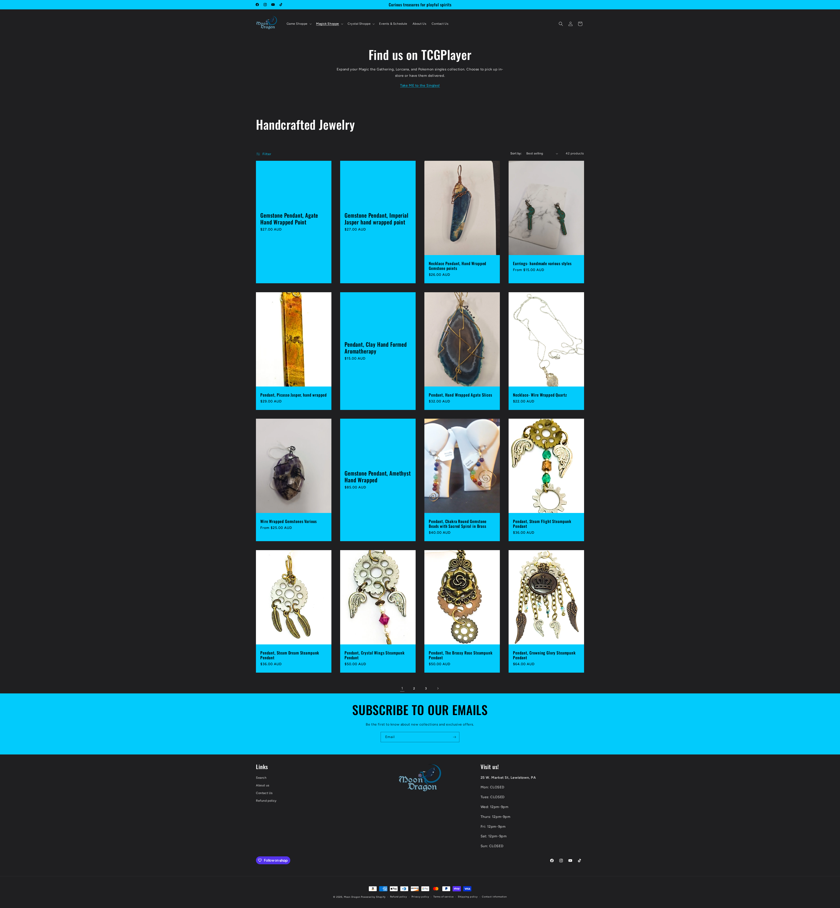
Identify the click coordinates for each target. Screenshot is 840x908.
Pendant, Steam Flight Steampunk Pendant (542, 524)
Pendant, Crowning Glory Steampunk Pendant (544, 655)
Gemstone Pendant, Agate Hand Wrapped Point (289, 219)
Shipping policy (468, 896)
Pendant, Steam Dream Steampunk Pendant (289, 655)
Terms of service (443, 896)
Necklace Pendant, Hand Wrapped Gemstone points (457, 266)
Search (261, 778)
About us (263, 785)
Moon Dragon (352, 897)
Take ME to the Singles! (420, 85)
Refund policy (266, 801)
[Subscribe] (454, 737)
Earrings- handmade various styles (542, 263)
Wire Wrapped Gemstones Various (288, 521)
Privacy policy (420, 896)
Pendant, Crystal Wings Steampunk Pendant (375, 655)
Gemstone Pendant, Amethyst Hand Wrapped (378, 476)
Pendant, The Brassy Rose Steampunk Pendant (461, 655)
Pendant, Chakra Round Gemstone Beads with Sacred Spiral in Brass (457, 524)
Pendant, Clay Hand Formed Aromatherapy (376, 347)
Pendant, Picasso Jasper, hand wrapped (293, 394)
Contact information (494, 896)
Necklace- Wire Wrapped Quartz (540, 394)
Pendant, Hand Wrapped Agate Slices (460, 394)
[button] (299, 23)
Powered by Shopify (373, 897)
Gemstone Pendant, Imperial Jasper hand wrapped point (376, 219)
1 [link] (402, 688)
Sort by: (516, 153)
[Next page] (438, 688)
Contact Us (264, 793)
